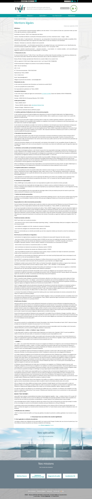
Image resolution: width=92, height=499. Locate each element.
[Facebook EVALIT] (78, 1)
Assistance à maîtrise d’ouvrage (38, 476)
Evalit (18, 16)
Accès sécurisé (17, 1)
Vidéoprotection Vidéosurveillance (46, 451)
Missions (29, 16)
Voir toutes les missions (46, 467)
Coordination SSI (70, 476)
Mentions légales (22, 18)
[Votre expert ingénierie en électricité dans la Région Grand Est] (20, 8)
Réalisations (71, 16)
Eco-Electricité (57, 16)
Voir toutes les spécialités (46, 436)
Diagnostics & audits (54, 476)
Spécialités (42, 16)
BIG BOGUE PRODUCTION (38, 105)
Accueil (15, 18)
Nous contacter (65, 8)
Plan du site (56, 491)
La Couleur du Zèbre (46, 93)
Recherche (49, 491)
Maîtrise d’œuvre (22, 476)
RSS (63, 491)
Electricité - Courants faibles (28, 451)
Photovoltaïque (63, 451)
